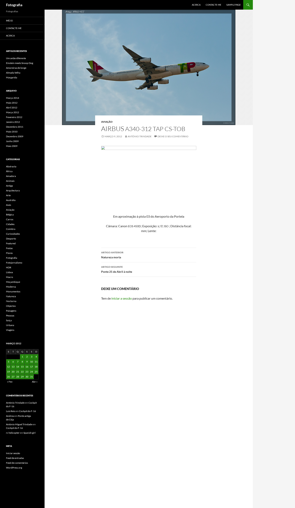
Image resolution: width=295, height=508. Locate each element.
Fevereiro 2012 (14, 117)
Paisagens (11, 310)
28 (17, 376)
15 (22, 366)
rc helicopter (12, 432)
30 (26, 376)
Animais (10, 180)
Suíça (9, 320)
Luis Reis (10, 411)
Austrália (10, 200)
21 (17, 371)
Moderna (11, 286)
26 (8, 376)
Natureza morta (112, 255)
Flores (9, 253)
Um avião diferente (16, 58)
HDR (8, 267)
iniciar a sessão (121, 298)
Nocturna (11, 301)
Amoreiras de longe (16, 67)
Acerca (196, 4)
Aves (8, 204)
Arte (8, 195)
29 (22, 376)
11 (36, 361)
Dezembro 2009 (14, 136)
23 (26, 371)
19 (8, 371)
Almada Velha (13, 72)
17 (31, 366)
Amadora (11, 176)
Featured (11, 243)
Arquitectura (13, 190)
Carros (9, 219)
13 (13, 366)
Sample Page (233, 4)
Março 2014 (12, 97)
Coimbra (10, 228)
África (9, 171)
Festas (9, 248)
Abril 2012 (11, 107)
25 (36, 371)
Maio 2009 (11, 145)
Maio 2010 (11, 131)
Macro (9, 277)
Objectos (11, 305)
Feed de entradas (15, 458)
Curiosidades (13, 233)
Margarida (11, 77)
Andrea (10, 415)
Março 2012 (12, 112)
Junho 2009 (12, 141)
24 (31, 371)
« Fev (9, 381)
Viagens (10, 329)
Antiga (9, 185)
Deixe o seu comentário (173, 136)
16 (26, 366)
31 (31, 376)
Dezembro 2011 (14, 126)
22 (22, 371)
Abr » (35, 381)
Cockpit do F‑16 (27, 411)
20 (13, 371)
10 (31, 361)
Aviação (107, 121)
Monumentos (13, 291)
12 (8, 366)
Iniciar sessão (13, 453)
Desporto (11, 238)
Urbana (10, 325)
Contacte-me (213, 4)
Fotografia (14, 5)
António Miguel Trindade (19, 424)
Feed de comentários (17, 462)
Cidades (10, 224)
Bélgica (10, 214)
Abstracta (11, 166)
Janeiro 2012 (13, 121)
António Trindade (140, 136)
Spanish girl (29, 432)
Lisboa (9, 272)
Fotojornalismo (14, 262)
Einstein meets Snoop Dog (19, 63)
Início (9, 20)
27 (13, 376)
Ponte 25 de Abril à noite (116, 269)
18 (36, 366)
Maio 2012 (11, 102)
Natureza (11, 296)
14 (17, 366)
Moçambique (13, 281)
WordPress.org (14, 467)
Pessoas (10, 315)
